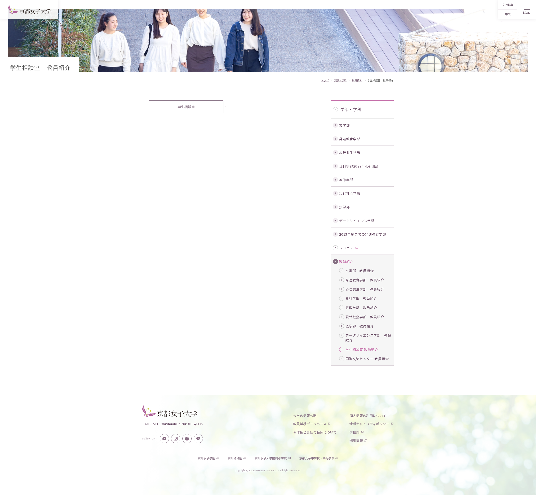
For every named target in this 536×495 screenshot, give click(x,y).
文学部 (344, 125)
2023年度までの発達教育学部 (362, 234)
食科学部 (359, 166)
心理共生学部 (349, 152)
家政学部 (346, 179)
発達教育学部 (349, 138)
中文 (508, 14)
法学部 (344, 206)
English (508, 4)
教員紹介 (346, 261)
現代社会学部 (349, 193)
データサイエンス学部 (356, 220)
